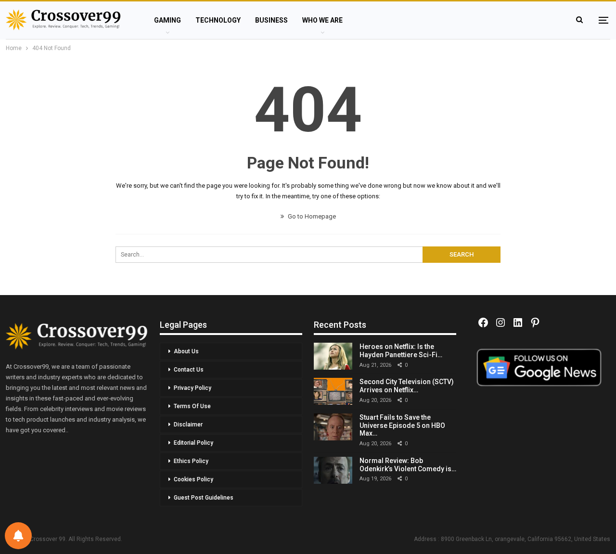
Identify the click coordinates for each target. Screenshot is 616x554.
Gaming (167, 20)
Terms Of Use (192, 406)
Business (271, 20)
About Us (186, 351)
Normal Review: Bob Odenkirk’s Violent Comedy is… (407, 465)
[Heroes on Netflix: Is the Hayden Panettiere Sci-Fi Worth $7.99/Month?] (333, 356)
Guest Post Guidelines (203, 497)
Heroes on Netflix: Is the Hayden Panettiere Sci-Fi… (400, 351)
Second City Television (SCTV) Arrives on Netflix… (406, 386)
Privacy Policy (192, 388)
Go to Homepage (311, 216)
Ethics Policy (191, 461)
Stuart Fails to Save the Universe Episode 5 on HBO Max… (402, 425)
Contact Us (189, 369)
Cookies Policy (193, 479)
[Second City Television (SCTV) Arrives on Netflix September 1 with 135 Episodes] (333, 391)
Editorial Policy (193, 442)
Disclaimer (188, 424)
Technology (218, 20)
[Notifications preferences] (18, 535)
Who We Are (322, 20)
